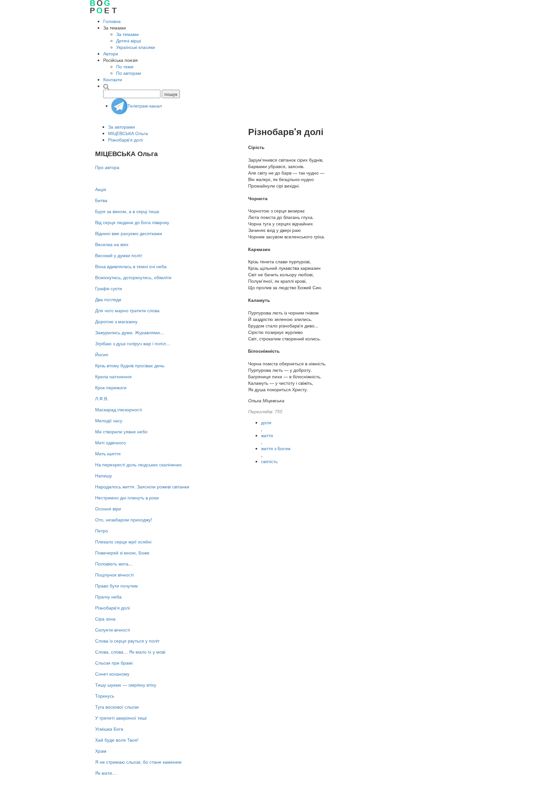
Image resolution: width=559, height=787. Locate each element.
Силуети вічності (112, 629)
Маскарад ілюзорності (118, 409)
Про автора (107, 167)
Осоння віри (108, 508)
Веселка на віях (111, 244)
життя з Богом (275, 448)
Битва (101, 200)
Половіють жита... (113, 563)
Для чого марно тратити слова (127, 310)
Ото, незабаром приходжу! (123, 519)
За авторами (121, 126)
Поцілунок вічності (114, 574)
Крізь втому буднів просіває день (129, 365)
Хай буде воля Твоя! (116, 739)
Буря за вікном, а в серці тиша (127, 211)
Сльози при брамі (114, 662)
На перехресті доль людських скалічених (138, 464)
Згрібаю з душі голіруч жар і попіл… (132, 343)
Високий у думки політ (118, 255)
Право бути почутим (116, 585)
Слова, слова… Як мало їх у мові (130, 651)
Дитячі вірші (128, 40)
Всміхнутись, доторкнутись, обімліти (133, 277)
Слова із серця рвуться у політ (127, 640)
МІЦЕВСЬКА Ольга (128, 133)
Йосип (101, 354)
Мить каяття (108, 453)
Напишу (103, 475)
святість (269, 461)
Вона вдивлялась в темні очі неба (131, 266)
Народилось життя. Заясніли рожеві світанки (142, 486)
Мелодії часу (108, 420)
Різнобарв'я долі (125, 139)
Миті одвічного (110, 442)
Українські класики (135, 47)
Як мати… (105, 773)
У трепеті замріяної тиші (121, 717)
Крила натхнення (113, 376)
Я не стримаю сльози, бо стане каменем (138, 761)
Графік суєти (108, 288)
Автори (110, 53)
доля (266, 422)
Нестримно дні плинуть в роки (127, 497)
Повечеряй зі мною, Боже (122, 552)
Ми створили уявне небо (121, 431)
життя (267, 435)
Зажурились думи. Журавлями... (129, 332)
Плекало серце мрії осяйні (123, 541)
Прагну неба (108, 596)
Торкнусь (104, 695)
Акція (100, 189)
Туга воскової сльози (117, 706)
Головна (112, 21)
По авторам (128, 73)
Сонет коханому (112, 673)
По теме (125, 66)
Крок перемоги (110, 387)
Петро (101, 530)
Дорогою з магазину (116, 321)
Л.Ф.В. (101, 398)
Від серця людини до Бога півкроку (132, 222)
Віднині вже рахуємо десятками (128, 233)
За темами (127, 34)
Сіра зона (105, 618)
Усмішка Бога (109, 728)
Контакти (112, 79)
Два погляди (108, 299)
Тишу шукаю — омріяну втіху (125, 684)
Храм (100, 750)
